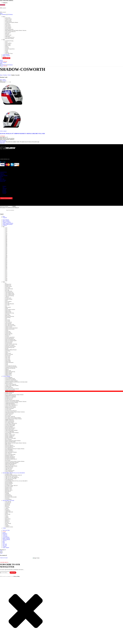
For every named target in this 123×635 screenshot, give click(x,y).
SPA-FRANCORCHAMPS (11, 497)
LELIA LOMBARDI (9, 431)
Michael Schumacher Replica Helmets (13, 440)
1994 (6, 250)
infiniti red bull (8, 311)
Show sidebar (3, 79)
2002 (6, 260)
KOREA (7, 517)
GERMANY (7, 510)
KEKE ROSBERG (9, 426)
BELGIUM (7, 505)
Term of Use (2, 181)
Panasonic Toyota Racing (10, 346)
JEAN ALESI (8, 415)
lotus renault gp (8, 323)
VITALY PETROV (9, 471)
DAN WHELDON (9, 387)
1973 (6, 227)
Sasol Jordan (7, 350)
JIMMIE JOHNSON (9, 419)
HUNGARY (7, 514)
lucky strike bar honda (9, 324)
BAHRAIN (7, 503)
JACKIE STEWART (9, 408)
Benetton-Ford (8, 285)
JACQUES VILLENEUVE (11, 410)
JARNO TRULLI (8, 414)
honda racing (7, 44)
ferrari (6, 42)
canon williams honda (9, 293)
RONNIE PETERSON (10, 457)
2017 (6, 277)
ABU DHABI (8, 501)
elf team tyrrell (8, 298)
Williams (7, 369)
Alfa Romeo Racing (9, 40)
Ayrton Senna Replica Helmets (11, 380)
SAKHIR (7, 493)
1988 (6, 243)
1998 (6, 255)
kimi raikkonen (8, 27)
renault (6, 50)
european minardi (8, 299)
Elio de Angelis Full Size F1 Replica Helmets (14, 394)
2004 (6, 262)
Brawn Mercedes (8, 291)
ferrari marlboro (8, 43)
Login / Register (6, 547)
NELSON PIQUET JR (10, 446)
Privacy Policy (17, 576)
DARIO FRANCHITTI (10, 390)
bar (5, 283)
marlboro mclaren (8, 326)
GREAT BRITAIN (9, 512)
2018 (6, 278)
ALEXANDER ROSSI (10, 378)
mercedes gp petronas (9, 338)
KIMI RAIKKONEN (9, 429)
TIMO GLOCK (8, 469)
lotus (6, 318)
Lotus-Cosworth (8, 322)
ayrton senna (7, 17)
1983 (6, 238)
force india (7, 304)
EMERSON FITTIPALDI (10, 395)
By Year (4, 190)
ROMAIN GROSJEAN (10, 456)
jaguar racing (7, 45)
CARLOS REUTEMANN (10, 384)
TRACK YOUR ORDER (6, 198)
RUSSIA (7, 522)
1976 (6, 231)
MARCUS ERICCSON (10, 434)
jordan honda (7, 317)
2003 (6, 261)
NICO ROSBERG (9, 449)
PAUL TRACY (8, 453)
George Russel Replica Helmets (11, 22)
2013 (6, 272)
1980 (6, 235)
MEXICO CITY (8, 489)
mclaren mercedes (8, 333)
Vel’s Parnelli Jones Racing (10, 365)
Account (4, 189)
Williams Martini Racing (10, 371)
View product (3, 141)
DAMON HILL (8, 386)
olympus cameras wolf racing (11, 344)
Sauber (6, 352)
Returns (1, 176)
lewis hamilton (8, 28)
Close (1, 550)
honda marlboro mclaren (10, 309)
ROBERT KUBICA (9, 455)
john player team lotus (9, 316)
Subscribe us (2, 4)
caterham (7, 296)
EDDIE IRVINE (8, 393)
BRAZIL (7, 506)
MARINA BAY (8, 487)
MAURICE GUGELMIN (10, 438)
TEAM (9, 75)
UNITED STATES (9, 526)
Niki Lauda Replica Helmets (11, 452)
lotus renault (7, 321)
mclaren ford (7, 331)
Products (4, 186)
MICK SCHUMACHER (10, 441)
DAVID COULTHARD (10, 391)
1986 (6, 241)
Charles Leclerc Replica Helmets (11, 385)
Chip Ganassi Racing (9, 295)
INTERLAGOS (8, 484)
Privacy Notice (3, 180)
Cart (3, 187)
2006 (6, 264)
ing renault (7, 314)
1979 (6, 234)
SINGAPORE (8, 523)
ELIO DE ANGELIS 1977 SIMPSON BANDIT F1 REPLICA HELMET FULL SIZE (22, 133)
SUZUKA (7, 498)
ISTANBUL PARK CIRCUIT (11, 485)
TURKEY (7, 525)
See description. (3, 140)
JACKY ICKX (8, 409)
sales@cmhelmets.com (4, 159)
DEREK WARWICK (9, 392)
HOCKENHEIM (8, 482)
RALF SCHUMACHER (10, 454)
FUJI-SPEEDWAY (9, 479)
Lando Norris (8, 25)
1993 (6, 249)
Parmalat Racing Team (9, 347)
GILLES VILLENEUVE (10, 31)
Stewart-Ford (7, 355)
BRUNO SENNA (9, 383)
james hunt (7, 23)
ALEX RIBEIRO (8, 377)
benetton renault (8, 286)
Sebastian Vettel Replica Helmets (11, 462)
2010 (6, 269)
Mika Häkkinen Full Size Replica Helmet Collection (15, 30)
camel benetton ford (9, 292)
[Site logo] (3, 14)
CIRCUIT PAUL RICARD (10, 478)
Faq (1, 177)
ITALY (6, 515)
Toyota (6, 51)
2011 (6, 270)
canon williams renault (9, 294)
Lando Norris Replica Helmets (11, 430)
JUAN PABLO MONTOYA (11, 423)
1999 (6, 256)
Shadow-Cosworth (9, 354)
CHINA (6, 508)
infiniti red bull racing (9, 313)
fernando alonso (8, 21)
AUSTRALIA (8, 502)
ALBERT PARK (8, 474)
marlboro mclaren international (11, 327)
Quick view (2, 142)
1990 (6, 246)
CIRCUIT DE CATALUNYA (11, 476)
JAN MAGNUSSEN (9, 413)
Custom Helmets (3, 172)
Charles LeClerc (8, 18)
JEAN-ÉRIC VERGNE (10, 416)
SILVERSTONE (8, 495)
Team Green (7, 357)
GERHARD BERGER (10, 403)
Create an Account (3, 557)
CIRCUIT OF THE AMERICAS (12, 477)
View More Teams (9, 53)
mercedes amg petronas (10, 48)
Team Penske (8, 360)
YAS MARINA (8, 499)
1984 (6, 239)
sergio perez (7, 36)
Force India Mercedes (9, 303)
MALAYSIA (8, 518)
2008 (6, 266)
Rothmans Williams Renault (10, 349)
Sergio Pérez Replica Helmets (11, 466)
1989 (6, 245)
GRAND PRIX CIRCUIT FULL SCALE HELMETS (16, 480)
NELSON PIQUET (9, 445)
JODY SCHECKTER (9, 421)
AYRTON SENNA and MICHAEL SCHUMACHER (16, 382)
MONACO (7, 521)
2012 (6, 271)
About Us (2, 173)
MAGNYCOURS (9, 486)
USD (60, 6)
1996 (6, 253)
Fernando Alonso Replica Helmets (12, 400)
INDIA (6, 513)
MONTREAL (8, 491)
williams (7, 52)
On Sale (4, 193)
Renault (6, 348)
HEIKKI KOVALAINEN (10, 407)
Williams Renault (8, 372)
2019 (6, 279)
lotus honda (7, 319)
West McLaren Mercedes (10, 368)
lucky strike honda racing (10, 325)
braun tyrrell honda (9, 288)
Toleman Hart (8, 361)
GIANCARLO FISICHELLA (11, 405)
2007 (6, 265)
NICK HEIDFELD (9, 447)
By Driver (5, 192)
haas (6, 306)
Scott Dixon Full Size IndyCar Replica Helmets (14, 461)
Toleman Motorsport (9, 362)
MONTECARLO (8, 490)
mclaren (6, 46)
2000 (6, 257)
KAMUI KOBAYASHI (10, 424)
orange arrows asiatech (9, 345)
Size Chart (2, 179)
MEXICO (7, 520)
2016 (6, 276)
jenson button (8, 24)
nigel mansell (7, 32)
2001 (6, 258)
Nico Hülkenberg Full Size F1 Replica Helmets (14, 448)
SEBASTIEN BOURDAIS (10, 463)
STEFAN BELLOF (9, 467)
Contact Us (2, 174)
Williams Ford (8, 370)
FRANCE (7, 509)
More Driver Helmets (9, 38)
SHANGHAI (8, 494)
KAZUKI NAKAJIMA (10, 425)
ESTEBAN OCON (9, 398)
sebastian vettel (8, 35)
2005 (6, 263)
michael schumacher (9, 29)
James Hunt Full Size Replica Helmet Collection (15, 411)
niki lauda (7, 33)
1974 (6, 229)
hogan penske (8, 307)
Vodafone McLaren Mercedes (11, 367)
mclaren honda (8, 332)
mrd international (8, 342)
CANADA (7, 507)
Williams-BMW (8, 373)
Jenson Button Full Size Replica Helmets (13, 418)
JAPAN (6, 516)
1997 (6, 254)
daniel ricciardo (8, 20)
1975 (6, 230)
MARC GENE (8, 433)
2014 (6, 273)
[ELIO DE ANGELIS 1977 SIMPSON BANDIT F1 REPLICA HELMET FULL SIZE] (12, 106)
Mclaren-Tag (7, 334)
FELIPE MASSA (8, 399)
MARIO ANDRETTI (9, 436)
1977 (6, 232)
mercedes (7, 47)
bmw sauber (7, 287)
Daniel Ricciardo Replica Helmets (12, 388)
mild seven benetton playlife (10, 340)
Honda (6, 308)
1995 (6, 252)
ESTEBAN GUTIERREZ (10, 396)
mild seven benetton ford (10, 339)
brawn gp (7, 289)
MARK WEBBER (9, 437)
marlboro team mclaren (9, 329)
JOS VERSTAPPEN (9, 422)
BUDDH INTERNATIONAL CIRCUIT (13, 475)
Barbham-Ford (8, 284)
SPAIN (6, 524)
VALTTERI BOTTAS (9, 37)
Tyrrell (6, 364)
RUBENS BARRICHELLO (11, 459)
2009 (6, 268)
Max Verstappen (8, 439)
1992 (6, 248)
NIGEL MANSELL (9, 451)
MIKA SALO (8, 444)
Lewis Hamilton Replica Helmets (12, 432)
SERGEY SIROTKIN (9, 464)
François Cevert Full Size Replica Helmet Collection (15, 401)
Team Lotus (7, 359)
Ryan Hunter (7, 460)
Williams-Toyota (8, 375)
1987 (6, 242)
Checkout (4, 188)
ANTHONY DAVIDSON (10, 379)
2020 (6, 280)
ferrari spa (7, 302)
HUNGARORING (9, 483)
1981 (6, 237)
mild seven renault (8, 341)
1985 (6, 240)
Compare (4, 546)
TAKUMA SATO (8, 468)
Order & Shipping (3, 175)
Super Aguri (7, 356)
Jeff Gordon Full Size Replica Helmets (13, 417)
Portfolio (5, 75)
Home (1, 75)
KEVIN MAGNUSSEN (10, 428)
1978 (6, 233)
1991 (6, 247)
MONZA (7, 492)
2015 (6, 275)
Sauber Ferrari (8, 353)
